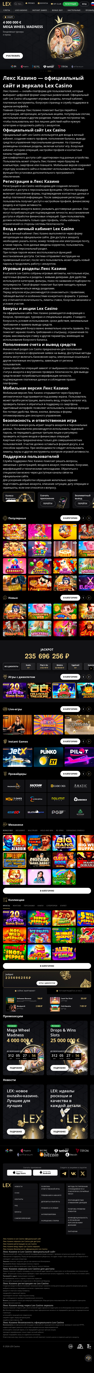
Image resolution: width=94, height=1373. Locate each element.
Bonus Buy (57, 10)
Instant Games (39, 10)
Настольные (74, 10)
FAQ (16, 1206)
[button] (91, 500)
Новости (18, 1186)
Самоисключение (22, 1218)
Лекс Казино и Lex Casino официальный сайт (22, 1239)
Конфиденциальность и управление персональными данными (78, 1221)
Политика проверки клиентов (76, 1210)
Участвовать (13, 55)
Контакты (19, 1199)
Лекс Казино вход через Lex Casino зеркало (21, 1246)
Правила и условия (49, 1208)
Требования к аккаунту (51, 1195)
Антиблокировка (48, 1214)
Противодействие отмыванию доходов (77, 1201)
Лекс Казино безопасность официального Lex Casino (25, 1249)
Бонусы (18, 1212)
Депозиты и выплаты (50, 1202)
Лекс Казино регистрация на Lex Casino (20, 1244)
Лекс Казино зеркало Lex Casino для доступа (21, 1241)
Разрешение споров (50, 1221)
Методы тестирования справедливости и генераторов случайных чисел (78, 1190)
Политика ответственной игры (50, 1187)
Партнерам (72, 1231)
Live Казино (21, 10)
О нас (17, 1193)
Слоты (6, 10)
